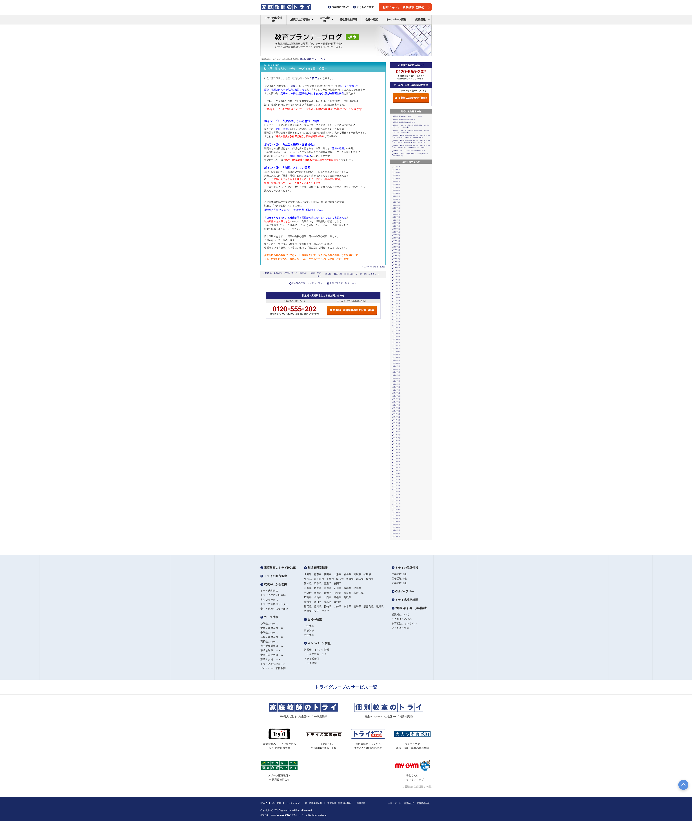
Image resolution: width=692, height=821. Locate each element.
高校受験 (309, 630)
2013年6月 (396, 450)
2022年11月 (397, 232)
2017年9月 (396, 321)
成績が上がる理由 (300, 19)
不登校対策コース (270, 650)
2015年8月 (396, 378)
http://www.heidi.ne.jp (317, 815)
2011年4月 (396, 527)
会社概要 (276, 803)
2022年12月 (397, 229)
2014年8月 (396, 408)
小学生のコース (269, 623)
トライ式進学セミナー (316, 654)
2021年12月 (397, 253)
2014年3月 (396, 423)
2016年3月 (396, 366)
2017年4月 (396, 336)
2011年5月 (396, 524)
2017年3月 (396, 339)
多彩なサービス (269, 599)
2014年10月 (397, 402)
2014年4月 (396, 420)
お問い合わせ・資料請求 (410, 608)
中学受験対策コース (271, 628)
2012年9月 (396, 476)
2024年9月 (396, 175)
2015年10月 (397, 375)
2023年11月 (397, 205)
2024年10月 (397, 172)
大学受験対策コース (271, 645)
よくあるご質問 (400, 628)
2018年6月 (396, 306)
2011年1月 (396, 536)
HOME (263, 803)
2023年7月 (396, 214)
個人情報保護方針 (313, 803)
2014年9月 (396, 405)
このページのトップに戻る (375, 267)
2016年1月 (396, 372)
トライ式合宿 (311, 658)
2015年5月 (396, 381)
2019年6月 (396, 280)
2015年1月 (396, 393)
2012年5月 (396, 488)
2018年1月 (396, 312)
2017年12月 (397, 315)
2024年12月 (397, 169)
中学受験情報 (399, 574)
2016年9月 (396, 354)
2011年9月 (396, 512)
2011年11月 (397, 506)
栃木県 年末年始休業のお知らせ (404, 119)
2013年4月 (396, 456)
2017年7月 (396, 327)
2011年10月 (397, 509)
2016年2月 (396, 369)
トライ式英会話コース (273, 663)
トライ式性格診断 (406, 599)
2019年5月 (396, 283)
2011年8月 (396, 515)
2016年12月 (397, 345)
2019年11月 (397, 271)
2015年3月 (396, 387)
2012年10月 (397, 473)
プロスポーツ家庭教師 (273, 668)
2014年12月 (397, 396)
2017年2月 (396, 342)
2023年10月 (397, 208)
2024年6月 (396, 184)
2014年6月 (396, 414)
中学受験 (309, 625)
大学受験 (309, 634)
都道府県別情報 (348, 19)
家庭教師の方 (423, 803)
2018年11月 (397, 292)
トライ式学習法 (269, 590)
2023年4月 (396, 223)
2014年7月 (396, 411)
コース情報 (325, 19)
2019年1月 (396, 286)
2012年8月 (396, 479)
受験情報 (420, 19)
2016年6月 (396, 357)
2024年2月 (396, 196)
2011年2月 (396, 533)
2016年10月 (397, 351)
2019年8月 (396, 277)
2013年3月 (396, 458)
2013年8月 (396, 444)
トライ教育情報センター (274, 604)
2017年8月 (396, 324)
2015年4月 (396, 384)
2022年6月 (396, 247)
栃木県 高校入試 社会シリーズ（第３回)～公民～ (295, 68)
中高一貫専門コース (271, 654)
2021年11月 (397, 256)
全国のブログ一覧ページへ (343, 283)
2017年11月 (397, 318)
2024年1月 (396, 199)
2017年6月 (396, 330)
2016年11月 (397, 348)
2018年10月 (397, 294)
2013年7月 (396, 447)
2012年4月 (396, 491)
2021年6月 (396, 265)
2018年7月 (396, 303)
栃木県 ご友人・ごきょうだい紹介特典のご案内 (409, 150)
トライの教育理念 (273, 19)
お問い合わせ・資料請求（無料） (404, 7)
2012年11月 (397, 471)
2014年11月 (397, 399)
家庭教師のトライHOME (271, 59)
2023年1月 (396, 226)
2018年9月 (396, 297)
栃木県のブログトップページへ (307, 283)
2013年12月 (397, 432)
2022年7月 (396, 244)
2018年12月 (397, 288)
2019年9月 (396, 274)
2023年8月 (396, 211)
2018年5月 (396, 309)
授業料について (400, 614)
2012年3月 (396, 494)
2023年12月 (397, 202)
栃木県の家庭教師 (290, 59)
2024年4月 (396, 190)
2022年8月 (396, 241)
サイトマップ (292, 803)
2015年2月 (396, 390)
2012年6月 (396, 485)
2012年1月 (396, 500)
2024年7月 (396, 181)
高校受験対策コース (271, 637)
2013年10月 (397, 438)
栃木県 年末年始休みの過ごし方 (404, 122)
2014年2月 (396, 426)
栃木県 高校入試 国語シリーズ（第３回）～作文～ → (352, 274)
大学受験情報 (399, 583)
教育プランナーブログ (316, 611)
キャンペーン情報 (396, 19)
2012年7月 (396, 482)
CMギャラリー (404, 591)
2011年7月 (396, 518)
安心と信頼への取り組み (274, 608)
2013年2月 (396, 461)
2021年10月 (397, 259)
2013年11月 (397, 435)
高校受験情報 (399, 578)
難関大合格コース (270, 659)
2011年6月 (396, 521)
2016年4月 (396, 363)
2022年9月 (396, 238)
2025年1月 (396, 166)
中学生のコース (269, 632)
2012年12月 (397, 467)
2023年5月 (396, 220)
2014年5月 (396, 417)
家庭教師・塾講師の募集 (339, 803)
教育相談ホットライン (404, 623)
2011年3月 (396, 530)
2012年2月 (396, 497)
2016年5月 (396, 360)
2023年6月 (396, 217)
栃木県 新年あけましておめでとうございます (408, 116)
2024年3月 (396, 193)
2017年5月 (396, 333)
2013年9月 (396, 441)
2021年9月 (396, 262)
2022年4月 (396, 250)
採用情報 (361, 803)
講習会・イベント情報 (316, 649)
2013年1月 (396, 464)
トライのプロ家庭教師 (273, 595)
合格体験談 (371, 19)
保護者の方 (409, 803)
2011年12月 (397, 503)
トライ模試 (310, 662)
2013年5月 (396, 452)
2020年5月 (396, 268)
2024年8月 (396, 178)
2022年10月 (397, 235)
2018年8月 (396, 300)
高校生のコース (269, 641)
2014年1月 (396, 429)
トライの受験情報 (406, 567)
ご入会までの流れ (402, 619)
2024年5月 (396, 187)
